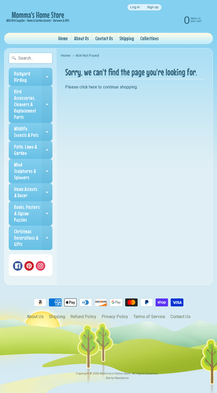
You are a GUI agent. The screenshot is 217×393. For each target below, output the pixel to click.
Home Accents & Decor (33, 192)
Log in (135, 7)
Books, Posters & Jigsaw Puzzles (33, 213)
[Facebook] (17, 266)
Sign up (153, 7)
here (93, 87)
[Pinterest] (29, 266)
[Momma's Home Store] (37, 16)
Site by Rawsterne (117, 378)
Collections (149, 38)
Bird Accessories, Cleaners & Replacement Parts (33, 104)
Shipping (126, 38)
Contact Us (104, 38)
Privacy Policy (115, 316)
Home (63, 38)
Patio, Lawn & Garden (33, 150)
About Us (81, 38)
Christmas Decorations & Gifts (33, 237)
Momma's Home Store (115, 373)
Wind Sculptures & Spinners (33, 171)
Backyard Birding (33, 76)
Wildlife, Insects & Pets (33, 132)
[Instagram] (40, 266)
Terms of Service (149, 316)
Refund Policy (83, 316)
